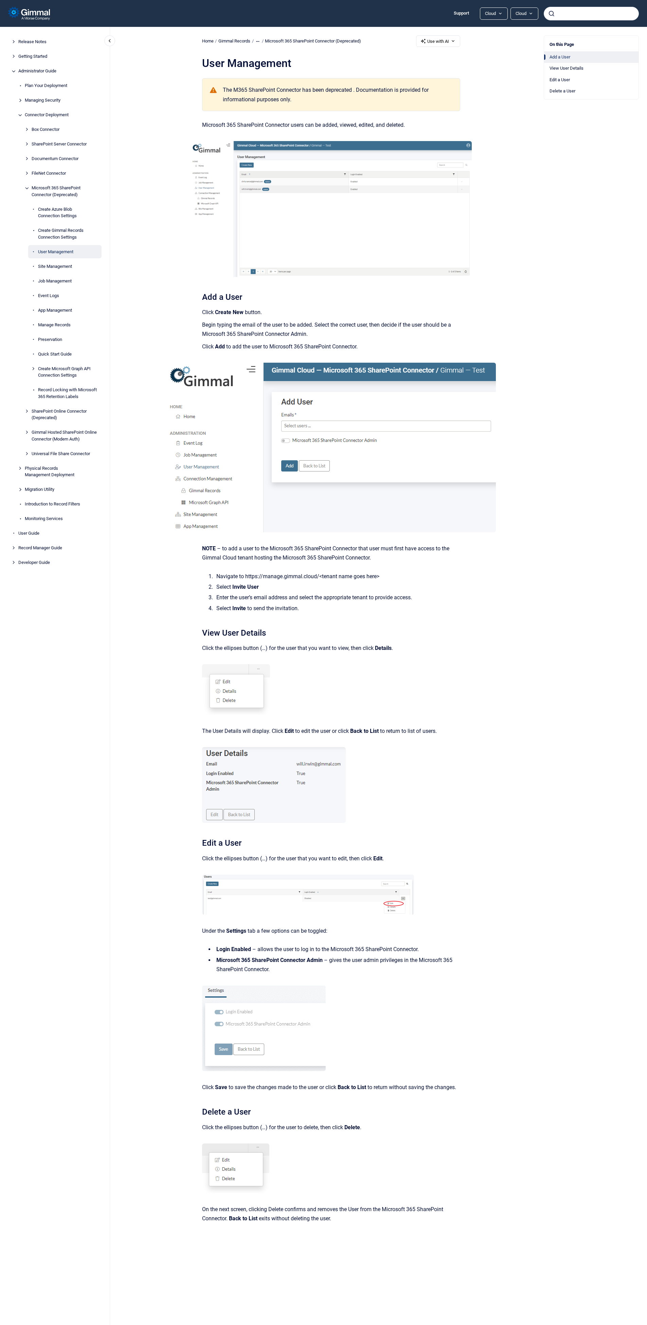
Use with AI (438, 41)
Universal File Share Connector (61, 453)
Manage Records (54, 324)
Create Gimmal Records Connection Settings (61, 234)
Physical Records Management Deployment (49, 472)
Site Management (55, 266)
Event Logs (48, 295)
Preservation (50, 339)
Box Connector (45, 129)
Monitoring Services (44, 518)
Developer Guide (34, 562)
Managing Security (42, 100)
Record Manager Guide (40, 548)
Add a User (560, 56)
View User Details (566, 68)
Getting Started (32, 56)
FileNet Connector (49, 173)
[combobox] (591, 13)
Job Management (55, 280)
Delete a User (562, 90)
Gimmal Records (234, 41)
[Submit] (551, 13)
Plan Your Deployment (46, 85)
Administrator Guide (37, 71)
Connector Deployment (47, 115)
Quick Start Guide (55, 354)
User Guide (28, 533)
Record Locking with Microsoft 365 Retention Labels (67, 393)
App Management (55, 310)
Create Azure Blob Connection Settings (57, 213)
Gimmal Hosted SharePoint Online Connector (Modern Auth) (64, 436)
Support (461, 13)
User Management (55, 251)
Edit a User (560, 79)
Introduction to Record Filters (52, 504)
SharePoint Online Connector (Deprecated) (59, 414)
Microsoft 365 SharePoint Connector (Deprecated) (56, 191)
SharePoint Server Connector (59, 144)
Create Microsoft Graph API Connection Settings (64, 372)
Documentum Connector (55, 158)
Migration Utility (39, 489)
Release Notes (32, 42)
